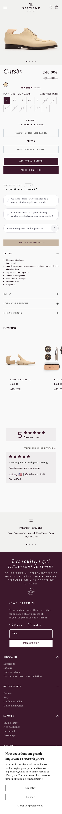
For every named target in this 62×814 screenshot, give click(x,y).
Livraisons (9, 663)
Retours (7, 667)
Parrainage (9, 735)
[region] (31, 528)
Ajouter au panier (31, 161)
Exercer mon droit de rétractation (22, 676)
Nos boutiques (11, 726)
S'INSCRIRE (31, 643)
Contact (8, 693)
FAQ (5, 697)
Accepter (30, 787)
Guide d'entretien (13, 705)
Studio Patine (11, 722)
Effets (31, 141)
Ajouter (15, 389)
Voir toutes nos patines (31, 124)
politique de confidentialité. (27, 778)
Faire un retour (11, 671)
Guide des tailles (49, 93)
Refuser (30, 796)
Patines (31, 120)
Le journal (9, 730)
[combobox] (40, 448)
